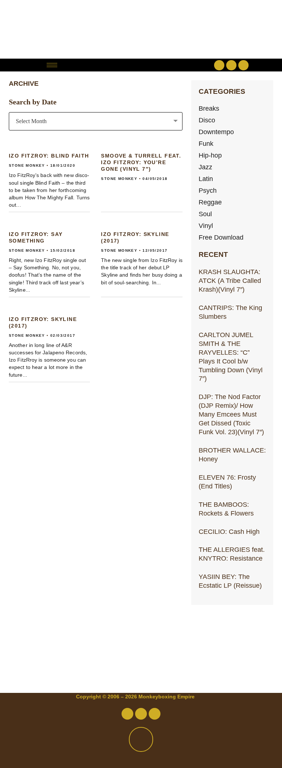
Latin (206, 178)
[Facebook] (219, 65)
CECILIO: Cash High (229, 531)
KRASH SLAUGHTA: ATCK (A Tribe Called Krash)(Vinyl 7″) (230, 280)
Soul (205, 214)
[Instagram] (243, 65)
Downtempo (216, 132)
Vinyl (206, 225)
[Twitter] (231, 65)
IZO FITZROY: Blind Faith (49, 156)
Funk (206, 143)
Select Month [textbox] (31, 121)
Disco (207, 120)
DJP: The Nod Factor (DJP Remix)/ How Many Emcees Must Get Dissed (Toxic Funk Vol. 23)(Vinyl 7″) (231, 414)
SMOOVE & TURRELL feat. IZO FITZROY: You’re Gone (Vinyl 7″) (141, 162)
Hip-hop (210, 155)
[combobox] (95, 121)
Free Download (221, 237)
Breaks (209, 108)
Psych (208, 190)
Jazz (205, 167)
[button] (140, 65)
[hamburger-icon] (52, 65)
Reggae (210, 202)
